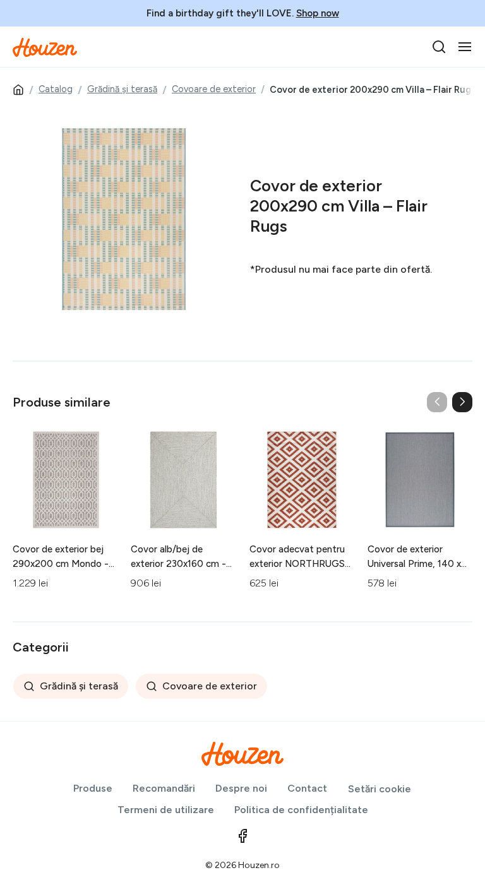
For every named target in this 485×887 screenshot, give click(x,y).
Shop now (317, 13)
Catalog (56, 89)
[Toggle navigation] (464, 46)
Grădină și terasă (122, 89)
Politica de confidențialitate (301, 810)
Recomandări (164, 788)
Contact (307, 788)
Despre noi (241, 788)
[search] (439, 47)
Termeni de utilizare (165, 810)
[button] (462, 402)
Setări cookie (379, 789)
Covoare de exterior (214, 89)
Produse (92, 788)
